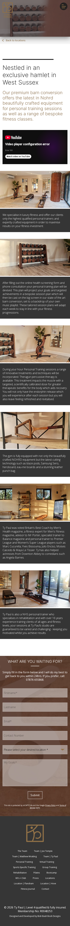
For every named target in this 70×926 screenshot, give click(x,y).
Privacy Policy (50, 805)
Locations (50, 878)
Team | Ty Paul (50, 856)
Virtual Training (47, 861)
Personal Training (24, 861)
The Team (22, 851)
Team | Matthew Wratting (24, 856)
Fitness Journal (28, 888)
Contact (45, 888)
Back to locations (15, 40)
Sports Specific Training (24, 867)
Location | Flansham (24, 883)
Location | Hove (48, 883)
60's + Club (20, 878)
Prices (36, 878)
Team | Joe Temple (43, 851)
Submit (35, 795)
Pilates (36, 872)
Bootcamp (52, 872)
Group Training (49, 867)
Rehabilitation (20, 872)
